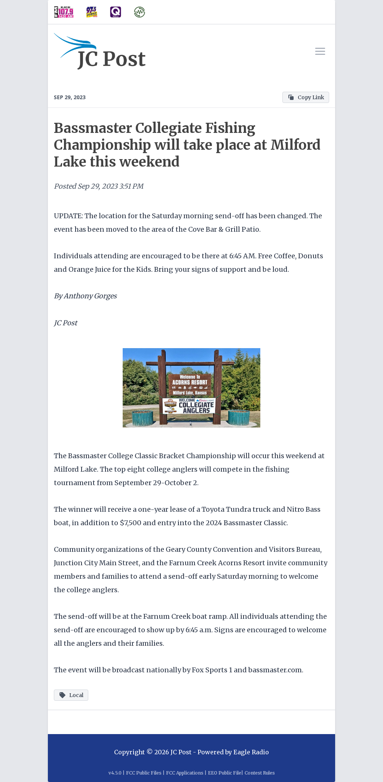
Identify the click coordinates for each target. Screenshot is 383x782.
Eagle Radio (251, 752)
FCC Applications (184, 773)
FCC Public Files (144, 773)
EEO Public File (224, 773)
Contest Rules (260, 773)
